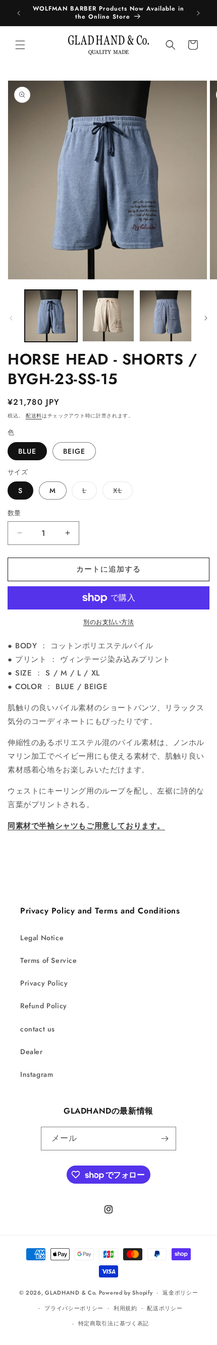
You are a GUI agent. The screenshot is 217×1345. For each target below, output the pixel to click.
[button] (20, 45)
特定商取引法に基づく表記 (113, 1323)
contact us (37, 1029)
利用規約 (125, 1308)
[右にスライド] (206, 318)
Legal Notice (42, 938)
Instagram (36, 1074)
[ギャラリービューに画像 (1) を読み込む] (51, 316)
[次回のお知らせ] (198, 13)
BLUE (27, 451)
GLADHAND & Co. (71, 1293)
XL (121, 492)
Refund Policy (43, 1006)
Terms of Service (48, 960)
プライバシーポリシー (73, 1308)
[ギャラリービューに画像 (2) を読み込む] (108, 316)
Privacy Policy (44, 983)
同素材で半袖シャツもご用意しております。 (86, 825)
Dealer (31, 1052)
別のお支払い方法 (108, 622)
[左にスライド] (11, 318)
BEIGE (74, 451)
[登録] (164, 1138)
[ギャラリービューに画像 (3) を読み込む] (165, 316)
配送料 (34, 415)
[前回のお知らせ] (19, 13)
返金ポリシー (180, 1293)
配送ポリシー (164, 1308)
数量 (14, 513)
